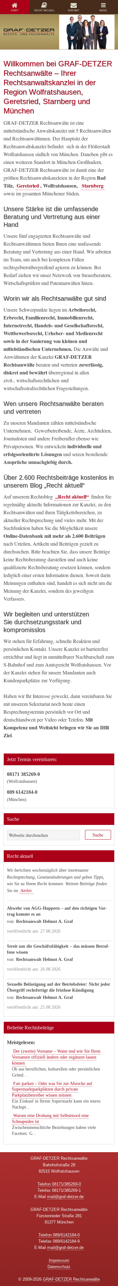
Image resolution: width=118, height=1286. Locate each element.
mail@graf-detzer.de (65, 1196)
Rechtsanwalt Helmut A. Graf (44, 921)
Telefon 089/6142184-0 (59, 1235)
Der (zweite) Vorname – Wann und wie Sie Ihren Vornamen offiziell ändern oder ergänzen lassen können (56, 1057)
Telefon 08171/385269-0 (59, 1184)
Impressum (59, 1260)
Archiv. (26, 890)
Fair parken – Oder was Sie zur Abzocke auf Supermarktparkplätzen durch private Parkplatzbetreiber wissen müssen (52, 1089)
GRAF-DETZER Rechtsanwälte (71, 1279)
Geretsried (28, 185)
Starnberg (93, 185)
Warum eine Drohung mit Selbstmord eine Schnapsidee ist (50, 1118)
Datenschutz (59, 1266)
